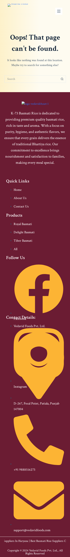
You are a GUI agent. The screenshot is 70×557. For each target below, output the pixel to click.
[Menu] (58, 11)
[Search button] (62, 79)
